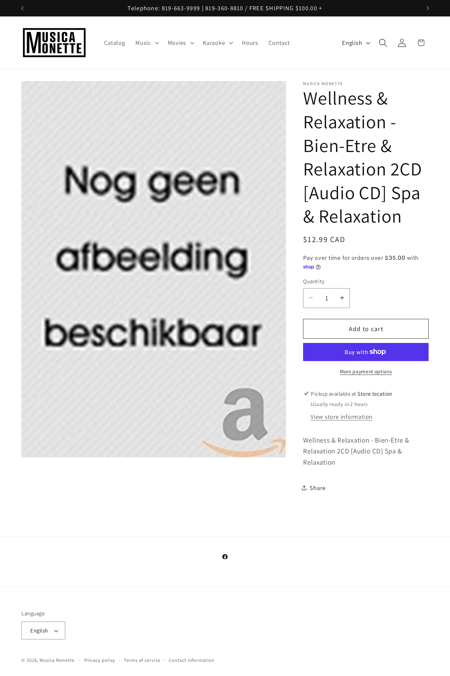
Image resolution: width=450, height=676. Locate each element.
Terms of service (142, 660)
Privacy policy (100, 660)
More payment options (366, 371)
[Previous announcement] (22, 8)
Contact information (191, 660)
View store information (342, 416)
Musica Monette (57, 660)
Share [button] (317, 487)
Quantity (313, 281)
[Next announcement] (428, 8)
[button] (146, 43)
